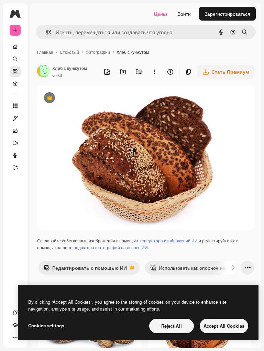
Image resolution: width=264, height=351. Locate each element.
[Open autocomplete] (45, 32)
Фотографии (98, 52)
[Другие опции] (154, 71)
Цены (160, 13)
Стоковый (69, 52)
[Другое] (15, 337)
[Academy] (15, 324)
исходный (83, 98)
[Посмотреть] (15, 83)
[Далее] (233, 268)
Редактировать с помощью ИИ (85, 269)
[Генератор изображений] (15, 130)
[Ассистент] (15, 167)
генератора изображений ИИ (169, 240)
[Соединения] (15, 312)
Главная (45, 52)
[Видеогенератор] (15, 142)
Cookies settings (46, 325)
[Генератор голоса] (15, 155)
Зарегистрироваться (227, 13)
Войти (184, 13)
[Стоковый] (15, 71)
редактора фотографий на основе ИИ (111, 247)
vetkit (57, 75)
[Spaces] (15, 118)
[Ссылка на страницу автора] (43, 71)
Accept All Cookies (224, 326)
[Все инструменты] (15, 105)
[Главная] (15, 46)
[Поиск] (15, 58)
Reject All (171, 326)
